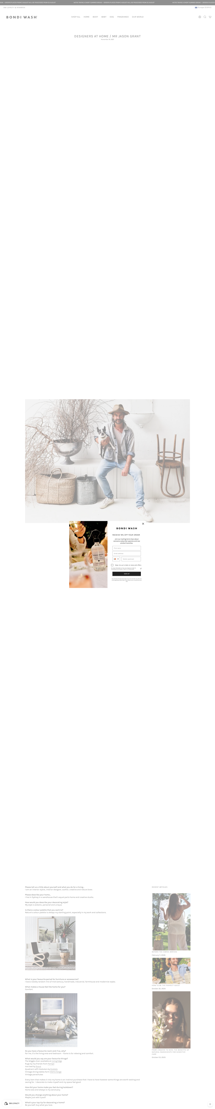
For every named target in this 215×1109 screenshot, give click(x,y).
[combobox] (116, 559)
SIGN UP (126, 574)
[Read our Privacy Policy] (141, 568)
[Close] (143, 523)
